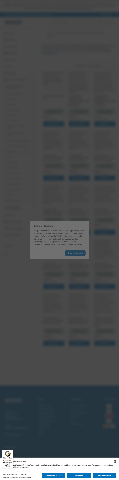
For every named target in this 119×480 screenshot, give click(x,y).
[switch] (7, 465)
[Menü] (11, 451)
